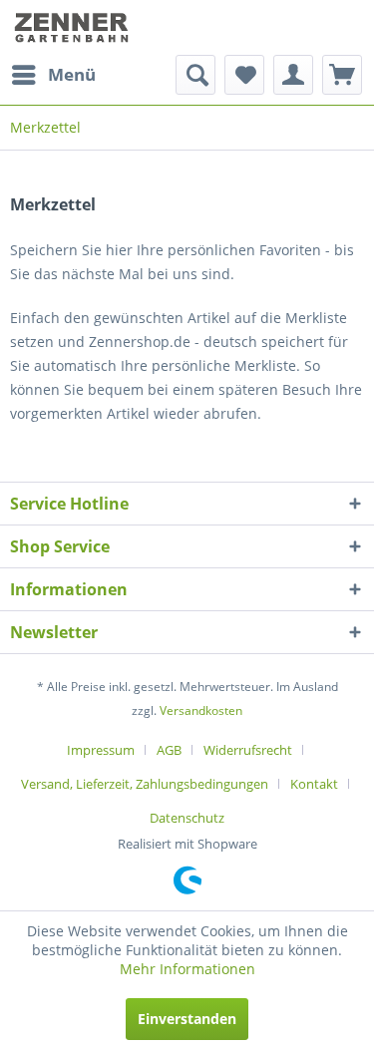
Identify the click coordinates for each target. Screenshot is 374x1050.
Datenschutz (187, 818)
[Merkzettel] (244, 75)
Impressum (101, 750)
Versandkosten (201, 710)
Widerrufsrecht (247, 750)
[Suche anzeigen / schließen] (195, 75)
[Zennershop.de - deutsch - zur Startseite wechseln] (73, 27)
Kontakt (314, 784)
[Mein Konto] (293, 75)
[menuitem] (53, 75)
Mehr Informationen (187, 968)
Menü (72, 74)
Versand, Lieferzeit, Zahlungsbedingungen (144, 784)
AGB (169, 750)
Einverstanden (187, 1018)
